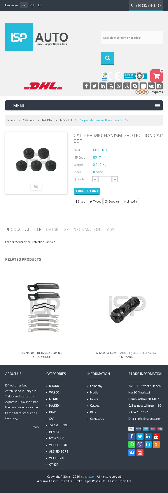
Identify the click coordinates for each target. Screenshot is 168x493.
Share (81, 201)
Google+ (113, 201)
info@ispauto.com (149, 418)
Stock (77, 172)
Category (29, 120)
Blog (93, 412)
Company (96, 385)
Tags (110, 229)
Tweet (97, 201)
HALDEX (47, 120)
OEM (77, 150)
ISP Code (79, 157)
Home (11, 120)
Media (94, 392)
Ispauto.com (88, 476)
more (36, 427)
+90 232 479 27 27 (148, 5)
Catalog (95, 405)
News (94, 399)
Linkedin (131, 201)
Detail (52, 229)
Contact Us (97, 418)
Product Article (23, 229)
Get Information (82, 229)
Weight (78, 164)
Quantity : (80, 179)
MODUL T (66, 120)
